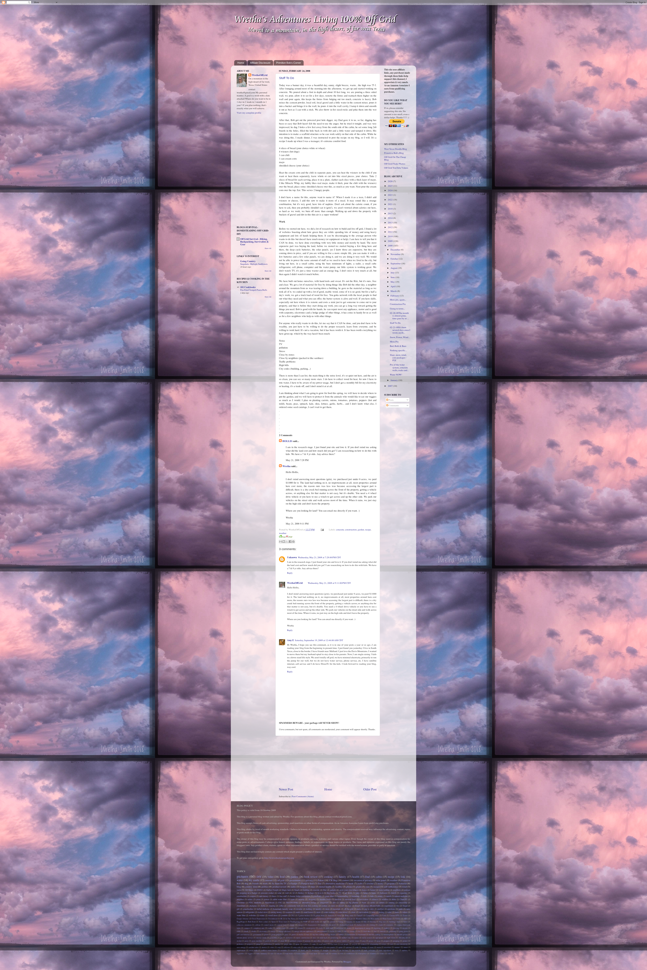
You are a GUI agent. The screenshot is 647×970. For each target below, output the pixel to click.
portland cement (296, 941)
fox (359, 931)
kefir (365, 896)
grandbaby (317, 896)
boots (364, 902)
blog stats (382, 921)
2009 (390, 241)
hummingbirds (388, 934)
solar (279, 893)
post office (317, 941)
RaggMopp (241, 921)
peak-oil (268, 941)
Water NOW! (396, 374)
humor (372, 889)
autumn (332, 921)
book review (311, 877)
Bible (394, 899)
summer (397, 947)
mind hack (323, 937)
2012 (390, 227)
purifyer (380, 909)
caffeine (257, 925)
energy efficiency (285, 931)
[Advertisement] (327, 761)
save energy (241, 947)
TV (339, 893)
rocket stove (262, 912)
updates (404, 950)
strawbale (387, 947)
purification (268, 944)
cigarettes (403, 893)
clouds (380, 925)
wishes (381, 953)
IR (281, 918)
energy (272, 931)
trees (396, 950)
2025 (390, 185)
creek (320, 928)
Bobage (311, 893)
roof (391, 944)
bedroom (383, 893)
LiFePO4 (342, 918)
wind (404, 886)
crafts (360, 883)
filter (325, 889)
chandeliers (241, 905)
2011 (390, 231)
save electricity (401, 944)
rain (367, 886)
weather (282, 533)
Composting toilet (372, 915)
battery (342, 902)
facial (332, 931)
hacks (301, 934)
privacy (309, 880)
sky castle (254, 880)
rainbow (306, 944)
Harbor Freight (272, 889)
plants (359, 886)
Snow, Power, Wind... (400, 337)
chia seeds (332, 925)
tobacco (375, 899)
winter (262, 915)
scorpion (288, 912)
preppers (386, 941)
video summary (261, 953)
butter (405, 921)
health (355, 877)
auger (324, 921)
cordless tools (281, 928)
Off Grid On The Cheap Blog (395, 158)
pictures (242, 876)
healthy (338, 886)
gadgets (333, 889)
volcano (279, 953)
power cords (329, 941)
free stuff (283, 896)
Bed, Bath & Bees (398, 345)
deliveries (339, 928)
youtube (284, 915)
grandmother (248, 909)
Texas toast (283, 921)
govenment (257, 934)
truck (397, 912)
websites (252, 915)
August (394, 267)
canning (391, 902)
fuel (375, 931)
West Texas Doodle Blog (395, 148)
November (396, 254)
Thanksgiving (295, 921)
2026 (390, 181)
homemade (351, 934)
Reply (290, 572)
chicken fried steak (346, 925)
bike (365, 921)
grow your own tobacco (349, 889)
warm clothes (301, 953)
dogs (349, 905)
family (342, 877)
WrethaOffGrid (295, 583)
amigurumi (324, 902)
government (295, 880)
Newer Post (286, 789)
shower (264, 947)
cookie (270, 928)
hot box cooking (374, 934)
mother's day (346, 937)
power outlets (342, 941)
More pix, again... (398, 299)
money (380, 896)
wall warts (289, 953)
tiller (334, 950)
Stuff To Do (286, 78)
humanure (356, 896)
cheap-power (312, 925)
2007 (390, 385)
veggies (250, 953)
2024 (390, 190)
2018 (390, 208)
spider (340, 947)
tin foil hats (343, 950)
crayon (300, 928)
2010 (390, 236)
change (292, 925)
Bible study (349, 915)
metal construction (302, 937)
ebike (239, 931)
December (396, 249)
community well (293, 905)
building (306, 889)
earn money (263, 896)
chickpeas (253, 905)
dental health (325, 886)
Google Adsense (243, 918)
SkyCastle (331, 893)
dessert (341, 905)
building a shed (394, 921)
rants (314, 944)
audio (293, 886)
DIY (259, 877)
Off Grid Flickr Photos (394, 163)
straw (353, 912)
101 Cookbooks (248, 287)
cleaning (272, 905)
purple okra (288, 944)
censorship (402, 902)
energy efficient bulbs (372, 905)
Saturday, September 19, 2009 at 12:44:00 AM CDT (319, 640)
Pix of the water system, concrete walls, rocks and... (399, 367)
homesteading (342, 896)
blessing (373, 921)
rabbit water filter (280, 899)
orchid (239, 941)
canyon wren (281, 925)
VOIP (305, 921)
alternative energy (309, 902)
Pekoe (321, 880)
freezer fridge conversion (300, 896)
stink (356, 947)
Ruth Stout (252, 921)
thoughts (326, 950)
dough (357, 905)
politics (264, 886)
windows (373, 953)
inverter (299, 909)
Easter (405, 915)
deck (333, 905)
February (395, 295)
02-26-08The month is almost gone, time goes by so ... (399, 315)
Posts (391, 399)
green (266, 934)
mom (327, 909)
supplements (241, 950)
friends (255, 883)
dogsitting (377, 928)
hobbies (341, 934)
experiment (388, 905)
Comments (393, 405)
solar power (343, 912)
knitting (309, 909)
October (395, 258)
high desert (331, 934)
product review (279, 886)
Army (339, 915)
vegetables (240, 953)
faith (339, 931)
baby (358, 893)
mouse (356, 937)
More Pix (394, 341)
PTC (280, 902)
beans (374, 893)
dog (246, 883)
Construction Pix (398, 304)
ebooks (253, 931)
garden (361, 529)
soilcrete (287, 947)
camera (381, 902)
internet (268, 880)
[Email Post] (322, 529)
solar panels (318, 947)
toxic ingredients (385, 950)
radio (401, 909)
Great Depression (258, 918)
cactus (372, 902)
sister (272, 947)
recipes (376, 886)
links (372, 896)
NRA (406, 918)
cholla (262, 905)
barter (365, 893)
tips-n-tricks (356, 950)
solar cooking (329, 912)
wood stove (273, 915)
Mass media (375, 918)
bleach (296, 889)
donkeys (387, 928)
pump (258, 944)
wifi (341, 953)
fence (274, 896)
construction (351, 529)
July (393, 272)
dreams (405, 928)
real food (333, 944)
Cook (384, 915)
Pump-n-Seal (307, 883)
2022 (390, 199)
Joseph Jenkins (304, 918)
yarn (239, 889)
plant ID (284, 941)
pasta (359, 909)
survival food (350, 899)
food (282, 877)
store (372, 947)
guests (293, 934)
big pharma (353, 902)
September (396, 263)
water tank (324, 953)
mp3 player (379, 937)
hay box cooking (318, 934)
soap (279, 947)
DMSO (260, 889)
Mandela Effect (361, 918)
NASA (397, 918)
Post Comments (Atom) (303, 796)
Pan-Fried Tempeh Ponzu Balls (253, 289)
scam (292, 899)
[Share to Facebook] (290, 541)
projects (250, 944)
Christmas (241, 902)
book (351, 883)
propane (391, 883)
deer (313, 886)
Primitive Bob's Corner (288, 62)
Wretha (286, 466)
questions (391, 909)
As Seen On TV (279, 883)
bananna (349, 921)
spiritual (349, 947)
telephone (293, 950)
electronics (263, 931)
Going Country (248, 261)
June (393, 277)
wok (389, 953)
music (380, 883)
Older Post (370, 789)
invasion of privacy (363, 880)
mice (314, 937)
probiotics (240, 944)
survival (338, 899)
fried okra (367, 931)
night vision (391, 937)
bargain (303, 886)
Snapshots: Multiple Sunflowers (254, 263)
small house (308, 912)
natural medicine (400, 896)
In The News (290, 918)
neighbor (240, 899)
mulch (388, 896)
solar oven (307, 947)
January (394, 380)
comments (389, 925)
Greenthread (272, 918)
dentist (349, 928)
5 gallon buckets (304, 915)
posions (307, 941)
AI (293, 893)
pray (364, 941)
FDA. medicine (255, 902)
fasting (352, 931)
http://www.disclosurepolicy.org (279, 857)
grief (286, 934)
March (394, 291)
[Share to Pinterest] (293, 541)
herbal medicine (263, 909)
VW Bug (333, 880)
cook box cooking (310, 905)
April (393, 286)
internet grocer (402, 934)
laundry (319, 909)
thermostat (315, 950)
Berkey (301, 893)
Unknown (292, 557)
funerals (383, 931)
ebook (246, 931)
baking (340, 921)
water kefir (313, 953)
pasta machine (257, 941)
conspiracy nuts (258, 928)
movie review (367, 937)
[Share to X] (287, 541)
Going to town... (397, 308)
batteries (403, 883)
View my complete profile (249, 112)
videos (404, 912)
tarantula (284, 950)
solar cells (297, 947)
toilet (389, 912)
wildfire (385, 899)
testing (381, 912)
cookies (324, 905)
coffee (281, 905)
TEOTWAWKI (292, 902)
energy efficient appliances (304, 931)
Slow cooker (263, 921)
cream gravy (310, 928)
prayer (371, 941)
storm (379, 947)
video (271, 877)
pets (275, 941)
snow (318, 912)
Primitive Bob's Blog (394, 152)
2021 (390, 204)
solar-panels (330, 947)
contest (345, 880)
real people (344, 944)
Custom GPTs (394, 915)
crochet (370, 883)
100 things (249, 889)
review (384, 944)
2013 (390, 222)
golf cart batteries (243, 934)
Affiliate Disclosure (260, 62)
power (266, 899)
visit (271, 953)
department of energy (363, 928)
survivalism (363, 912)
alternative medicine (335, 883)
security (301, 899)
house (364, 889)
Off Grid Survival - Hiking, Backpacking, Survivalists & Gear (254, 241)
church (393, 893)
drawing (396, 928)
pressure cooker (267, 893)
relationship (374, 944)
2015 (390, 213)
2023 (390, 194)
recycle (354, 944)
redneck (363, 944)
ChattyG (360, 915)
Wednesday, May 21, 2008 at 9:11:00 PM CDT (329, 582)
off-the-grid (348, 909)
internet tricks (261, 937)
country (291, 928)
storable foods (325, 899)
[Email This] (280, 541)
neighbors (397, 889)
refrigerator (249, 912)
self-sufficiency (391, 886)
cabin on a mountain (244, 925)
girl (238, 909)
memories (289, 937)
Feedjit (294, 883)
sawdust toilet (253, 947)
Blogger (347, 961)
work (265, 883)
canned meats (268, 925)
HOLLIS (287, 441)
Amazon (331, 915)
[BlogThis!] (283, 541)
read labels (323, 944)
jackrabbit (273, 937)
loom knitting (384, 889)
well (287, 893)
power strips (354, 941)
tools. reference (370, 950)
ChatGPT (403, 899)
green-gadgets (276, 934)
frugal (405, 905)
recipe (368, 529)
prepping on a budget (248, 893)
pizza (258, 899)
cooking (328, 877)
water (240, 880)
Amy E (290, 640)
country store (251, 886)
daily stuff (329, 928)
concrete (340, 529)
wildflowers (350, 953)
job (281, 937)
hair (307, 934)
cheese (322, 925)
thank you (304, 950)
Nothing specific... (398, 350)
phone (349, 886)
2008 (390, 245)
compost (247, 928)
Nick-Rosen (269, 902)
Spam (273, 921)
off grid (280, 880)
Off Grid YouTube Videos (396, 167)
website (334, 953)
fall (345, 931)
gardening (392, 931)
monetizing (334, 937)
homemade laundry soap (283, 909)
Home (240, 62)
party (246, 941)
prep (378, 941)
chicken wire (361, 925)
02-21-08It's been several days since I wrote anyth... (400, 330)
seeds (298, 912)
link (403, 877)
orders (250, 899)
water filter (241, 915)
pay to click (369, 909)
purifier (278, 944)
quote (297, 944)
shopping (312, 899)
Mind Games (387, 918)
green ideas (329, 896)
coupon (253, 896)
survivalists (363, 899)
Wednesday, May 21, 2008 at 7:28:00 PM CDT (319, 557)
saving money (276, 912)
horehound (362, 934)
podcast (407, 889)
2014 (390, 217)
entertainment (322, 931)
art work (348, 893)
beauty (358, 921)
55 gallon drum (318, 915)
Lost (350, 918)
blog (239, 886)
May (393, 281)
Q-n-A (320, 893)
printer (405, 941)
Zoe (319, 883)
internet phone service (245, 937)
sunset (405, 947)
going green (403, 931)
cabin (379, 877)
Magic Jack (286, 889)
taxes (374, 912)
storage (364, 947)
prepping (396, 941)
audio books (315, 921)
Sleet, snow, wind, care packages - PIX (398, 357)
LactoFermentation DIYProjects (324, 918)
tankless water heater (269, 950)
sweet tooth (253, 950)
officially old (403, 937)
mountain (336, 909)
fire (397, 905)
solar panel (381, 880)
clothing (372, 925)
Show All (268, 248)
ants (334, 902)
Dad (367, 877)
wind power (362, 953)
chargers (301, 925)
